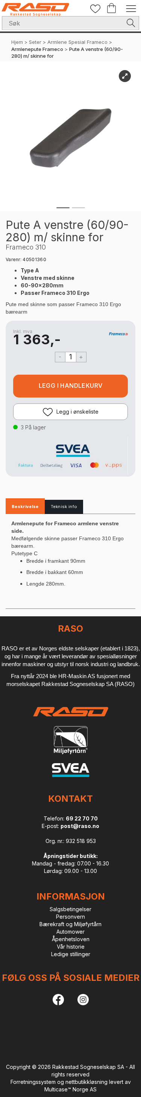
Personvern (70, 916)
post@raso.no (80, 826)
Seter (35, 42)
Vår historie (71, 946)
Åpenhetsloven (70, 939)
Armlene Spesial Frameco (77, 42)
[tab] (25, 507)
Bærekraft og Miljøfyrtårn (70, 924)
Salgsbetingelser (70, 909)
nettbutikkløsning (86, 1082)
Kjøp (70, 386)
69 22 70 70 (82, 818)
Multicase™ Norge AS (70, 1089)
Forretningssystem (33, 1082)
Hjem (17, 42)
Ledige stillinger (70, 954)
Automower (70, 931)
